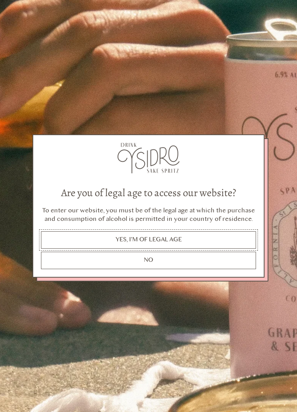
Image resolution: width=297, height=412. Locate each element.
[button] (148, 240)
